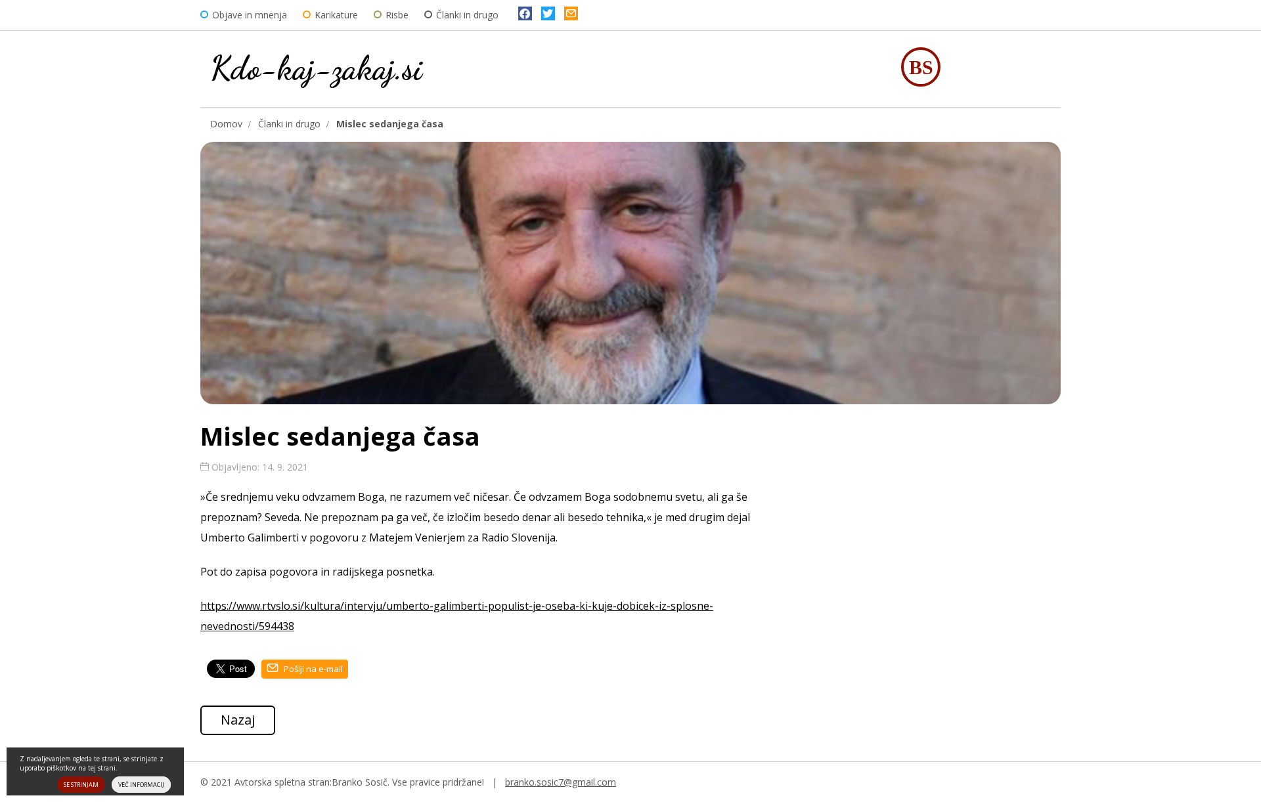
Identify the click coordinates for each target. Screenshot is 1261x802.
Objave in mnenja (249, 15)
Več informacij (141, 784)
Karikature (336, 15)
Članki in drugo (467, 15)
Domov (226, 123)
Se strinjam (81, 784)
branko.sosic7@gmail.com (560, 782)
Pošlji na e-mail (312, 669)
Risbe (397, 15)
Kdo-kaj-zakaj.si (316, 68)
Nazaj (238, 719)
